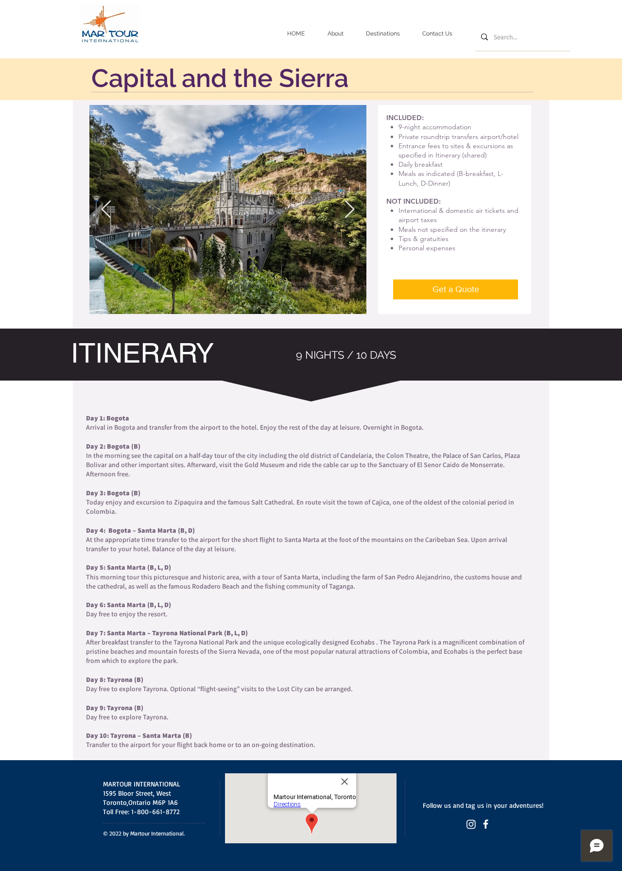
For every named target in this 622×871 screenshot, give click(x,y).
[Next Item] (349, 209)
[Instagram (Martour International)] (471, 824)
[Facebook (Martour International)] (486, 824)
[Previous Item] (106, 209)
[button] (383, 34)
